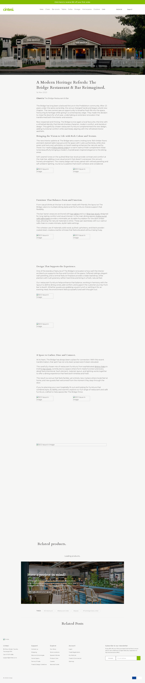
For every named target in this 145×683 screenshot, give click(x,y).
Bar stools (56, 9)
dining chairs (100, 367)
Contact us (34, 649)
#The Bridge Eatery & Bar (91, 611)
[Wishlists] (135, 9)
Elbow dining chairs (60, 148)
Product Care (54, 658)
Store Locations (54, 652)
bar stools (47, 369)
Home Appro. (35, 658)
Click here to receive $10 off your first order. (72, 2)
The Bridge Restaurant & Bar (56, 98)
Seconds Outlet (54, 664)
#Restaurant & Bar (63, 611)
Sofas (70, 9)
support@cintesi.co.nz (10, 657)
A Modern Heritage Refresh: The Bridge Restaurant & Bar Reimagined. (70, 85)
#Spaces (75, 611)
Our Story (53, 649)
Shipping (34, 652)
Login (70, 649)
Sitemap (71, 661)
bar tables (74, 214)
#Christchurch (48, 611)
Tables (63, 9)
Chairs (47, 9)
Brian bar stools (93, 214)
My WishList (72, 655)
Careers (52, 661)
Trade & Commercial (75, 658)
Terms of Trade (35, 661)
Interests (110, 658)
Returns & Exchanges (37, 655)
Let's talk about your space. (39, 592)
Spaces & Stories (55, 655)
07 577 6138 (9, 654)
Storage (77, 9)
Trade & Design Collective (39, 664)
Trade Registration (74, 652)
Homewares (87, 9)
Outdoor (97, 9)
